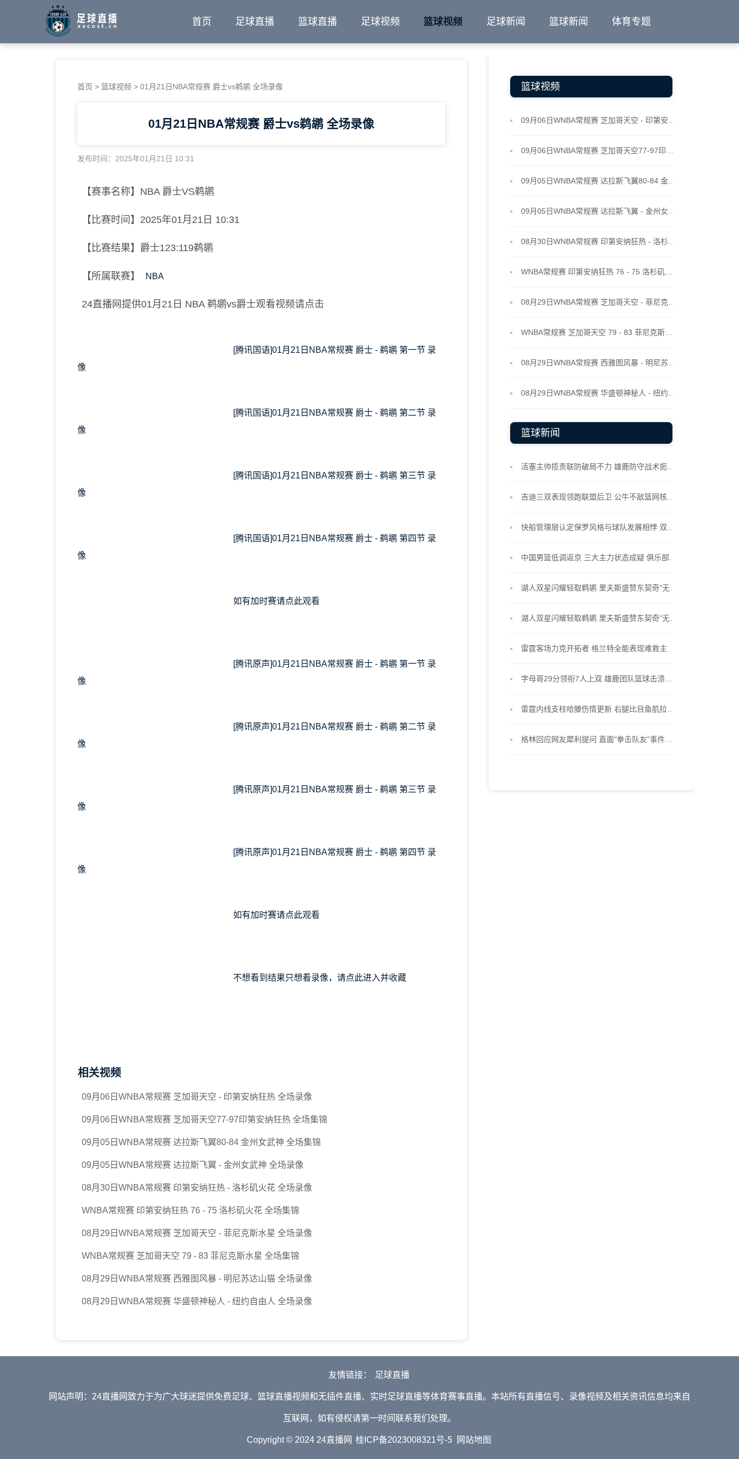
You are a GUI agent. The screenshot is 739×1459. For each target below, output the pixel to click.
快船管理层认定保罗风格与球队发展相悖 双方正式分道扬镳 (599, 527)
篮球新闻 (568, 21)
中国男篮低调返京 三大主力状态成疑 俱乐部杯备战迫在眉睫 (599, 557)
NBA (155, 276)
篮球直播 (317, 21)
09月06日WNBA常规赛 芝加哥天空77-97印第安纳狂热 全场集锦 (204, 1119)
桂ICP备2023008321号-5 (403, 1439)
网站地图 (474, 1439)
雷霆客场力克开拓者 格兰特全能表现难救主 (594, 648)
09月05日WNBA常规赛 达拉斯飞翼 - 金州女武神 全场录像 (192, 1164)
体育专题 (631, 21)
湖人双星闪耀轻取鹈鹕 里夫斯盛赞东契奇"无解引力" (599, 587)
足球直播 (254, 21)
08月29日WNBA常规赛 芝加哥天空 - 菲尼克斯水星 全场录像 (197, 1233)
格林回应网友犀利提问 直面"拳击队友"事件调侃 (599, 739)
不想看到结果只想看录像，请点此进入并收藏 (261, 986)
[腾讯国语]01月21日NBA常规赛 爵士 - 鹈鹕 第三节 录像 (256, 484)
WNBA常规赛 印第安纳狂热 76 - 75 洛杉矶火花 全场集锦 (190, 1210)
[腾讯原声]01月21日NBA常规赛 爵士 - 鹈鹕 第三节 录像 (256, 798)
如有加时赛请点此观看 (261, 609)
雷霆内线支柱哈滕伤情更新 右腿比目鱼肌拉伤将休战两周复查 (599, 709)
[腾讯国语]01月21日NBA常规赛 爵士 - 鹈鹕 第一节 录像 (256, 358)
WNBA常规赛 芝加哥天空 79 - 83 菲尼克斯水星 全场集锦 (190, 1255)
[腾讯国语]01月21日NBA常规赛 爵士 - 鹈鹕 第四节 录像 (256, 547)
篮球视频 (443, 21)
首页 (202, 21)
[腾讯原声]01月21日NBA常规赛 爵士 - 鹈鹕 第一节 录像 (256, 672)
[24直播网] (81, 18)
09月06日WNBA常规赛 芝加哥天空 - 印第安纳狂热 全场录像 (197, 1096)
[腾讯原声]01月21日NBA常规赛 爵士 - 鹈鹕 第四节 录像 (256, 860)
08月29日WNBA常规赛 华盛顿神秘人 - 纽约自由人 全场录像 (197, 1301)
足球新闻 (505, 21)
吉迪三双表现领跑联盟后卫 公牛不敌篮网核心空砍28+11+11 (599, 496)
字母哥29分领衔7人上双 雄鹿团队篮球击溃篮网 (599, 678)
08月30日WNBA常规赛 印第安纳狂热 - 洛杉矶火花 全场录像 (197, 1187)
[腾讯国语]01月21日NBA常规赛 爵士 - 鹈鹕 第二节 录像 (256, 421)
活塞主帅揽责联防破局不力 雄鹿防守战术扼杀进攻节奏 (599, 466)
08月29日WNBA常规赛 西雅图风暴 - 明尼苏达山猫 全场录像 (197, 1278)
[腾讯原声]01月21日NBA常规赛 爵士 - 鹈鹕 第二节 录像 (256, 735)
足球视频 (380, 21)
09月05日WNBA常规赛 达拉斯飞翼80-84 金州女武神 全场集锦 (201, 1142)
